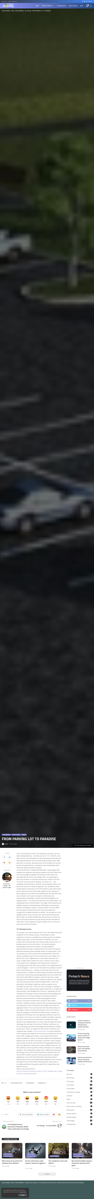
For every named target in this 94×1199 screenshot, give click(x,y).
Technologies (71, 1121)
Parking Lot (42, 1083)
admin (6, 843)
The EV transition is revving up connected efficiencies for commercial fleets (84, 1024)
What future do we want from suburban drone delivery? (84, 1048)
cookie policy (23, 1192)
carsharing (30, 1083)
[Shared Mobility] (8, 5)
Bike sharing (70, 1078)
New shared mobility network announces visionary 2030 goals (82, 1163)
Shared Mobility (71, 1117)
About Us (69, 1074)
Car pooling (70, 1081)
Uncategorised (71, 1124)
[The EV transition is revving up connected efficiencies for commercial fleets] (71, 1025)
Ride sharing (70, 1110)
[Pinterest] (4, 862)
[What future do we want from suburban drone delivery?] (71, 1050)
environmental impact (39, 1031)
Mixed (24, 834)
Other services (71, 1103)
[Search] (90, 5)
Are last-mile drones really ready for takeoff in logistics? (35, 1162)
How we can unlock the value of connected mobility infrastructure (85, 1059)
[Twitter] (9, 857)
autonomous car (17, 1083)
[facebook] (79, 1001)
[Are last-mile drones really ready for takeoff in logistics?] (35, 1150)
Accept (22, 1195)
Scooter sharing (71, 1113)
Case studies (16, 834)
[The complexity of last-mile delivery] (58, 1150)
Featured (69, 1096)
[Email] (9, 862)
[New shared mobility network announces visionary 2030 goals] (82, 1150)
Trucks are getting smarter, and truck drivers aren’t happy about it (84, 1036)
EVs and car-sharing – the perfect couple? (7, 885)
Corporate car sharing (73, 1092)
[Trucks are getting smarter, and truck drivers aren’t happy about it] (71, 1038)
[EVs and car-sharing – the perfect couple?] (7, 877)
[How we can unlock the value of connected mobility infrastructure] (71, 1061)
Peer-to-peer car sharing (74, 1106)
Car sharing (6, 834)
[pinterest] (79, 1009)
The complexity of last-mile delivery (57, 1162)
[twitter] (79, 1005)
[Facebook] (4, 857)
